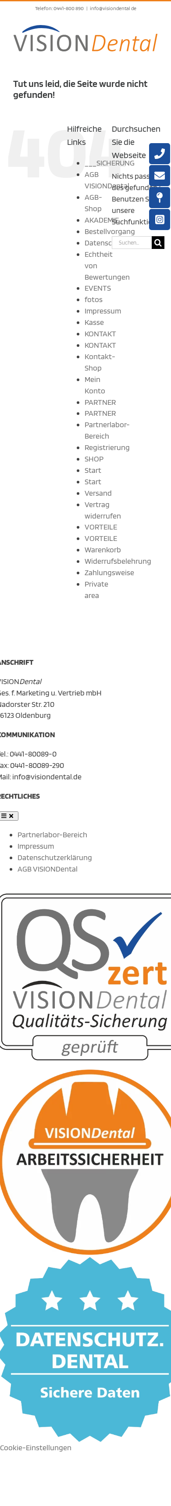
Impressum (103, 310)
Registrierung (107, 447)
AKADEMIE (102, 219)
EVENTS (98, 287)
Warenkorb (103, 549)
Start (93, 470)
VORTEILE (101, 526)
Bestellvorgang (110, 231)
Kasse (94, 322)
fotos (94, 299)
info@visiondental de (113, 8)
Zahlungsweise (109, 572)
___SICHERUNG (110, 162)
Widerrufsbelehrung (118, 561)
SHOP (94, 458)
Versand (98, 492)
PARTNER (100, 402)
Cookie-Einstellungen (35, 1447)
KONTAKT (100, 333)
